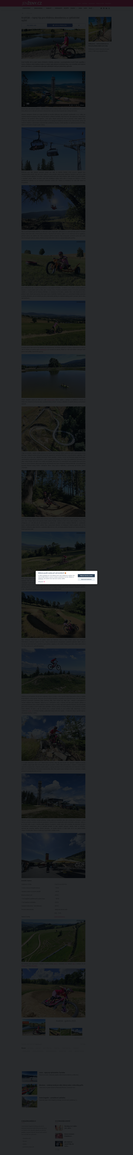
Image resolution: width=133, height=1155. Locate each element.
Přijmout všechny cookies (86, 575)
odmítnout (40, 578)
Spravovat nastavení (86, 579)
